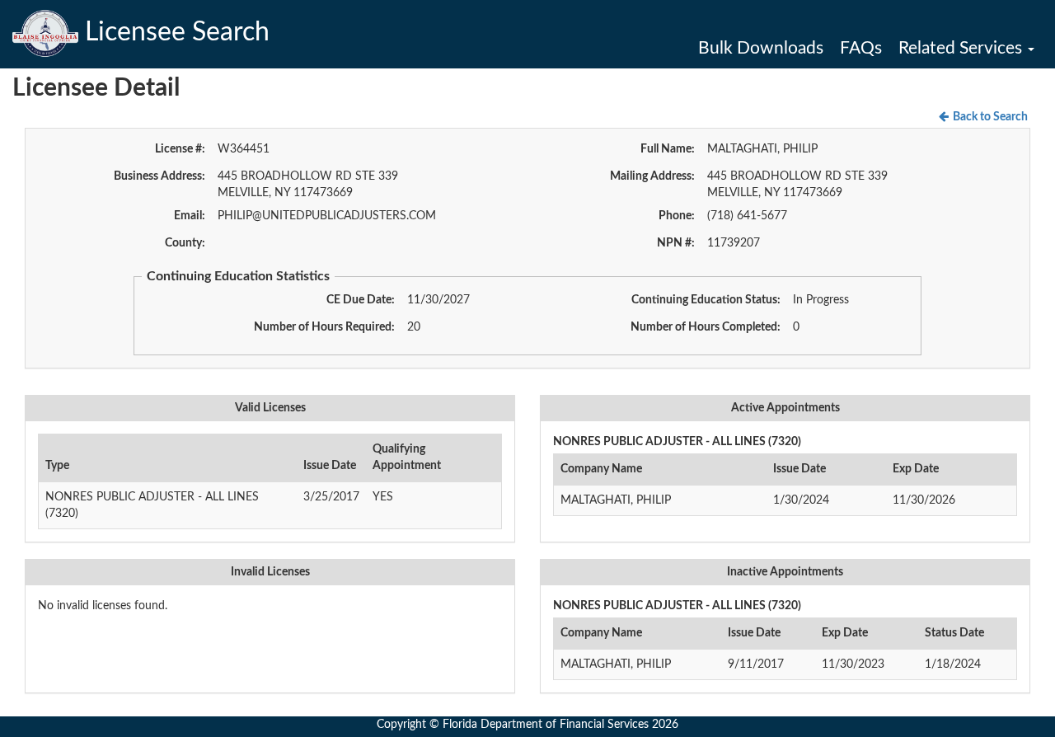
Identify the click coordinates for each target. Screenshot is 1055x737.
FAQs (861, 48)
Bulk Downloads (760, 48)
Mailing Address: (652, 176)
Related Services (962, 48)
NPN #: (676, 243)
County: (185, 243)
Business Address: (159, 176)
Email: (189, 216)
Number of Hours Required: (324, 327)
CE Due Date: (360, 300)
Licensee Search (174, 32)
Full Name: (667, 149)
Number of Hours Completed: (706, 327)
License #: (180, 149)
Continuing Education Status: (706, 300)
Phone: (677, 216)
